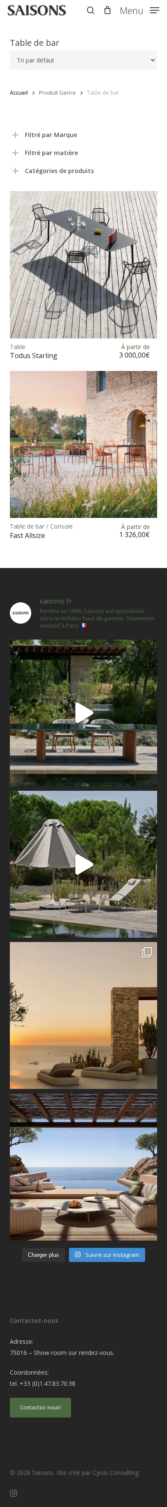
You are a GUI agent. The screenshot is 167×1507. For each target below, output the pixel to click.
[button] (139, 9)
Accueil (19, 92)
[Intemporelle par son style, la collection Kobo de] (83, 1166)
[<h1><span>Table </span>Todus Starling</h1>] (83, 264)
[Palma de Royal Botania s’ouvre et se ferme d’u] (83, 864)
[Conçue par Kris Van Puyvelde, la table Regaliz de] (83, 713)
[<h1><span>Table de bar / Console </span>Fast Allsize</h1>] (83, 444)
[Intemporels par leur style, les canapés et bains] (83, 1015)
